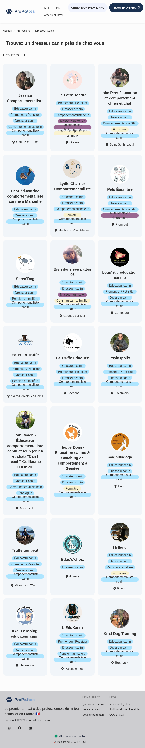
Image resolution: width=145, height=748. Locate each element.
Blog (59, 7)
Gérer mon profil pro (87, 7)
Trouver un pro (124, 7)
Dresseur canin (44, 30)
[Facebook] (19, 727)
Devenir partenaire (93, 714)
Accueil (7, 30)
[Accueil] (21, 11)
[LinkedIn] (30, 727)
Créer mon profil (53, 14)
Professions (23, 30)
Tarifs (47, 7)
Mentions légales (119, 704)
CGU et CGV (117, 714)
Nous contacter (91, 709)
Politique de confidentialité (124, 709)
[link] (7, 31)
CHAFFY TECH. (79, 742)
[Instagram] (9, 727)
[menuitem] (47, 8)
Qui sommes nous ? (94, 704)
